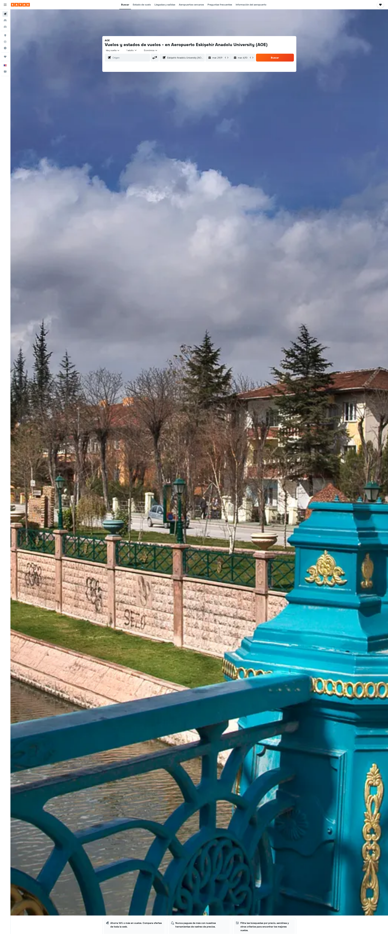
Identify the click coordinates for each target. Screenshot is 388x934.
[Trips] (5, 57)
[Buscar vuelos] (5, 14)
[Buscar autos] (5, 27)
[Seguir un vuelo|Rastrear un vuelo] (5, 42)
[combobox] (113, 50)
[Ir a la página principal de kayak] (20, 5)
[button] (5, 4)
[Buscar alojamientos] (5, 20)
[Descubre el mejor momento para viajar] (5, 48)
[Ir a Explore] (5, 35)
